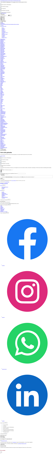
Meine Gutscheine (16, 24)
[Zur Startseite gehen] (3, 26)
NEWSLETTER (2, 444)
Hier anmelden (2, 450)
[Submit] (1, 171)
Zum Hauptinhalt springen (3, 0)
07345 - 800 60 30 (13, 180)
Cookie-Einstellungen (5, 197)
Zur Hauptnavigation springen (17, 0)
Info (1, 190)
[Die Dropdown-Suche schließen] (11, 15)
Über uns (3, 192)
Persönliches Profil (5, 24)
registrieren (3, 23)
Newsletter (3, 187)
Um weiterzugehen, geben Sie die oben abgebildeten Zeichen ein (9, 173)
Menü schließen (4, 21)
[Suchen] (9, 15)
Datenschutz (3, 195)
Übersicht (1, 24)
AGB (2, 196)
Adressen (9, 24)
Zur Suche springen (10, 0)
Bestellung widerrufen (4, 183)
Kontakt (3, 188)
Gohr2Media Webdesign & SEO (22, 443)
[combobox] (4, 15)
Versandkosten (14, 442)
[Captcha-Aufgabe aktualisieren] (1, 172)
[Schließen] (0, 453)
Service (1, 185)
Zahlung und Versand (5, 194)
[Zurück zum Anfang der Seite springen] (1, 452)
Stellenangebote (4, 193)
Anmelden (1, 22)
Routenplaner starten (4, 440)
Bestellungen (12, 24)
